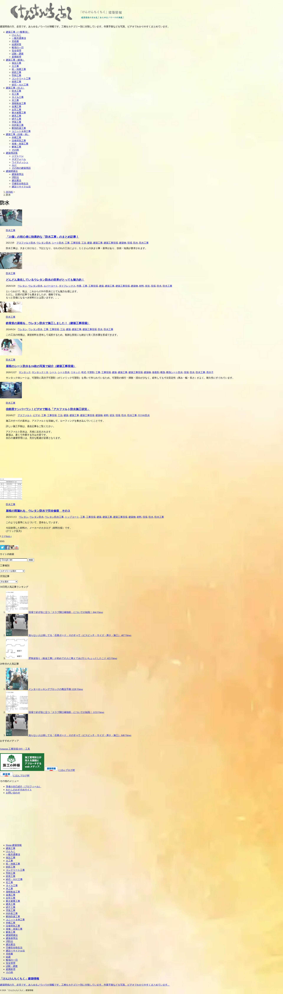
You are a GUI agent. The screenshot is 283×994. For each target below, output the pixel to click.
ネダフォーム (19, 159)
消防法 (15, 177)
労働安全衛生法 (20, 183)
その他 (15, 150)
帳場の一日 (18, 47)
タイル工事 (18, 97)
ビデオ (36, 415)
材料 (141, 286)
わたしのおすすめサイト (19, 789)
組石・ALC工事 (20, 84)
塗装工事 (16, 122)
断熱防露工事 (19, 128)
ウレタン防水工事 (54, 517)
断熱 (162, 372)
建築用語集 (12, 153)
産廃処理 (16, 57)
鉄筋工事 (16, 72)
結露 (8, 957)
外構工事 (16, 137)
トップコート (72, 517)
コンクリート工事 (21, 78)
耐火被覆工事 (19, 112)
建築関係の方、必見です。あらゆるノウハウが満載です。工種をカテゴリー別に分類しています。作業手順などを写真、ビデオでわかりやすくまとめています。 (85, 985)
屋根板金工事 (19, 103)
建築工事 (98, 243)
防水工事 (16, 91)
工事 (67, 243)
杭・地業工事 (19, 69)
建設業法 (16, 180)
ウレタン (22, 286)
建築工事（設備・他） (17, 134)
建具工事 (16, 115)
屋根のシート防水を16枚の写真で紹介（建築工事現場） (41, 366)
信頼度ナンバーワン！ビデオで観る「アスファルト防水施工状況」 (48, 409)
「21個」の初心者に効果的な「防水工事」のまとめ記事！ (42, 236)
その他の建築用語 (21, 168)
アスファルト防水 (26, 243)
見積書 (15, 41)
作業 (79, 286)
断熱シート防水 (174, 372)
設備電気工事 (19, 140)
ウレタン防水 (44, 243)
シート (53, 372)
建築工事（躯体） (15, 60)
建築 (89, 243)
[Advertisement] (88, 459)
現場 (129, 243)
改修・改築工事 (20, 143)
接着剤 (155, 372)
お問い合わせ (13, 792)
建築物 (122, 243)
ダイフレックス (67, 286)
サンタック (25, 372)
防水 (135, 243)
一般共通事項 (19, 38)
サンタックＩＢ (40, 372)
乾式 (83, 372)
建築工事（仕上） (15, 88)
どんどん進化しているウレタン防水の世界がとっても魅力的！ (45, 279)
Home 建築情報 (14, 845)
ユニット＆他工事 (21, 131)
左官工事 (16, 109)
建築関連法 (12, 171)
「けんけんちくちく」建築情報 (19, 978)
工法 (83, 243)
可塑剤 (90, 372)
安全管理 (16, 50)
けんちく (16, 35)
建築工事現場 (111, 243)
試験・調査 (18, 53)
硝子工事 (16, 119)
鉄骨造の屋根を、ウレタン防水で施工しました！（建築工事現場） (48, 323)
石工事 (15, 94)
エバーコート (51, 286)
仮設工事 (16, 63)
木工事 (15, 100)
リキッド (75, 372)
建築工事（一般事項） (17, 32)
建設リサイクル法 (21, 186)
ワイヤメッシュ (20, 162)
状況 (147, 286)
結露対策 (16, 44)
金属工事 (16, 106)
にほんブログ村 (66, 770)
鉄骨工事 (16, 81)
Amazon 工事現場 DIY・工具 (15, 749)
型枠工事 (16, 75)
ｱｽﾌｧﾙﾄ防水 (144, 415)
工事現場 (75, 243)
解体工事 (16, 147)
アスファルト (25, 415)
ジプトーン (18, 156)
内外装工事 (18, 125)
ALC (14, 165)
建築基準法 (18, 174)
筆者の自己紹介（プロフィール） (23, 786)
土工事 (15, 66)
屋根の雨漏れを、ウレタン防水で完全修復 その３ (38, 510)
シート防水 (58, 243)
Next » (8, 536)
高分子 (209, 372)
